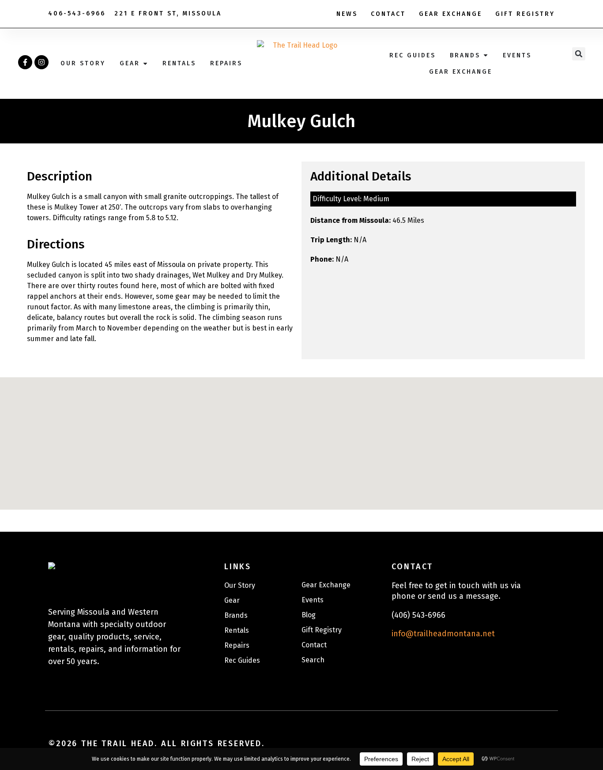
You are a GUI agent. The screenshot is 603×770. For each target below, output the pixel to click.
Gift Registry (525, 14)
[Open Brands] (485, 55)
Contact (388, 14)
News (347, 14)
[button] (578, 53)
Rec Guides (242, 660)
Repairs (236, 645)
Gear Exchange (450, 14)
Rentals (236, 630)
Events (313, 600)
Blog (309, 615)
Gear (232, 600)
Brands (236, 615)
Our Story (239, 585)
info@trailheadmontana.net (443, 634)
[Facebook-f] (25, 62)
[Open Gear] (145, 63)
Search (313, 660)
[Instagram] (41, 62)
